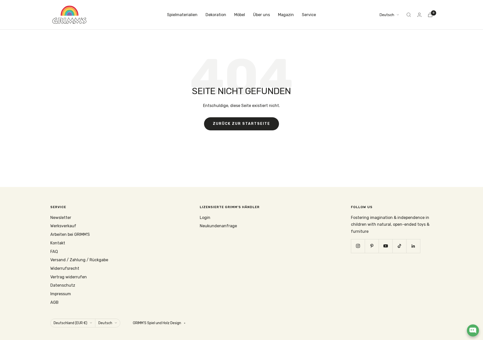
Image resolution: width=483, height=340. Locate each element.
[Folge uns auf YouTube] (385, 246)
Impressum (60, 293)
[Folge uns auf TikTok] (399, 246)
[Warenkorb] (430, 14)
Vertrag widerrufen (68, 277)
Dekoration (216, 14)
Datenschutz (62, 285)
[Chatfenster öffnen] (473, 330)
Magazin (286, 14)
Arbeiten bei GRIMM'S (70, 234)
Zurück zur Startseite (241, 124)
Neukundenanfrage (218, 225)
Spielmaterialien (182, 14)
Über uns (261, 14)
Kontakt (57, 243)
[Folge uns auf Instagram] (358, 246)
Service (309, 14)
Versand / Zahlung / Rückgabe (79, 259)
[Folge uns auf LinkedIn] (413, 246)
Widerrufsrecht (64, 268)
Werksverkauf (63, 225)
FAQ (54, 251)
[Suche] (409, 15)
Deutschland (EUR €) (70, 323)
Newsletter (60, 217)
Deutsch (386, 15)
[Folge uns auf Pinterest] (372, 246)
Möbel (239, 14)
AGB (54, 302)
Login (205, 217)
